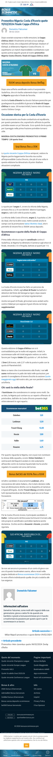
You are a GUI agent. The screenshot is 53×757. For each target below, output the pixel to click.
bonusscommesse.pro (25, 715)
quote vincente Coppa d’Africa (17, 153)
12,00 (41, 428)
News (5, 755)
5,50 (41, 421)
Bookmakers (15, 755)
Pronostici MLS (7, 669)
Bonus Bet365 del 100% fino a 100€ (26, 474)
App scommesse (40, 673)
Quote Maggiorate (41, 665)
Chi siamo (38, 689)
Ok (26, 745)
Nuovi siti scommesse (43, 677)
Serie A (47, 755)
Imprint (36, 697)
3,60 (41, 440)
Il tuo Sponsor (39, 705)
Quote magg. (37, 755)
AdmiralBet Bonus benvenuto (12, 693)
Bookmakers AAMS (41, 669)
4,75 (41, 447)
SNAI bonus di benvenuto (11, 689)
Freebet (26, 755)
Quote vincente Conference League (15, 677)
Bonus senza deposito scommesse (15, 701)
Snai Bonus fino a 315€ (26, 146)
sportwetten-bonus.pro (25, 718)
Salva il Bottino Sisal (33, 224)
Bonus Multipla (40, 661)
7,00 (41, 434)
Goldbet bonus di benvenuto (12, 697)
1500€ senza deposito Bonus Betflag (26, 82)
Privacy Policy (39, 701)
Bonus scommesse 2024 (28, 574)
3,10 (41, 415)
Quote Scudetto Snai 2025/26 (13, 673)
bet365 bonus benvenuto (11, 705)
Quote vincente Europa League (13, 665)
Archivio (37, 693)
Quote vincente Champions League (15, 661)
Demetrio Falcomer (27, 590)
